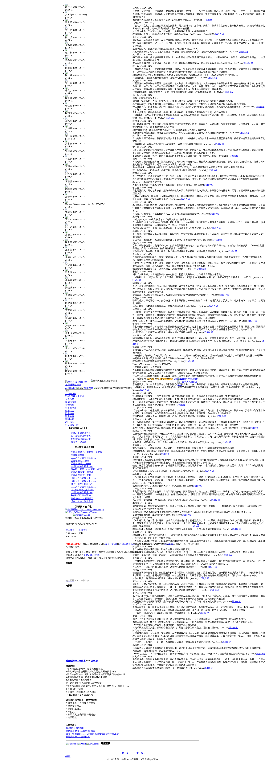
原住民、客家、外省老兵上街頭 (86, 469)
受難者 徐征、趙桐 (80, 460)
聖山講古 (69, 410)
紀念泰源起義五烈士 (81, 439)
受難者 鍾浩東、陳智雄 (82, 472)
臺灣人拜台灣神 (91, 555)
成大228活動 (111, 544)
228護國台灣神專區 (75, 728)
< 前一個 (124, 753)
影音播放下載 (72, 425)
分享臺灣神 (70, 408)
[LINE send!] (92, 744)
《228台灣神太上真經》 (82, 489)
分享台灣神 (81, 530)
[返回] (68, 756)
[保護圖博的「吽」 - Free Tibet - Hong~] (84, 509)
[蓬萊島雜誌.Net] (81, 515)
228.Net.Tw (70, 388)
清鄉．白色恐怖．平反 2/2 (83, 481)
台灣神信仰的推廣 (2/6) (82, 492)
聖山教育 (88, 388)
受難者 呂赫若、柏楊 (81, 475)
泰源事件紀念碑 (78, 442)
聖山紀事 (69, 413)
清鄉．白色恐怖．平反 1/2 (83, 478)
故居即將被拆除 (127, 544)
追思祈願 (69, 399)
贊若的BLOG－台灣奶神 (78, 736)
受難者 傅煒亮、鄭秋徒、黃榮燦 (86, 452)
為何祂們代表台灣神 (81, 495)
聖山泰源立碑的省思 (81, 436)
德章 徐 (94, 660)
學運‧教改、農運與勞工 (82, 498)
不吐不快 (69, 422)
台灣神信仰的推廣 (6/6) (82, 484)
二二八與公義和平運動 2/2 (83, 487)
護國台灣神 (70, 402)
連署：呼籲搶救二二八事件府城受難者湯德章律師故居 (92, 734)
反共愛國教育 (77, 455)
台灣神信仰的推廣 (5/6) (82, 466)
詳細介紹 (208, 20)
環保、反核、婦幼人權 (82, 501)
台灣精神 (69, 405)
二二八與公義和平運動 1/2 (83, 458)
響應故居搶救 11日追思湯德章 (80, 731)
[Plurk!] (82, 744)
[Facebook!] (72, 744)
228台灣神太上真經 (74, 396)
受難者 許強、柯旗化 (81, 463)
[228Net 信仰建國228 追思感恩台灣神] (76, 384)
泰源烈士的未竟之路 (81, 433)
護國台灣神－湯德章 (76, 660)
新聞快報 (69, 419)
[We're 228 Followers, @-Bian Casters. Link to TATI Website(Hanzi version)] (81, 512)
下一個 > (141, 753)
